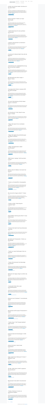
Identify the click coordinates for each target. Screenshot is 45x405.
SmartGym (17, 318)
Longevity (10, 97)
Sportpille (11, 247)
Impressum (31, 1)
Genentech (9, 50)
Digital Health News (17, 1)
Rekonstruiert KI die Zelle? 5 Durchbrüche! (17, 380)
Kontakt (28, 1)
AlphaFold (9, 387)
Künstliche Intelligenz (22, 1)
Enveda (9, 247)
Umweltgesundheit (14, 189)
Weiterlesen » (16, 25)
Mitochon (9, 120)
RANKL (9, 224)
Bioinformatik (11, 387)
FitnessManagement (11, 318)
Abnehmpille (10, 27)
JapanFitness (15, 318)
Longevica (11, 50)
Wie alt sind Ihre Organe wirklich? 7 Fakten (17, 193)
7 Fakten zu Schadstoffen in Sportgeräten (17, 182)
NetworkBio (10, 353)
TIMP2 (10, 166)
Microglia (9, 166)
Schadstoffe (10, 189)
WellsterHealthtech (10, 178)
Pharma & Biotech (10, 306)
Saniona (11, 270)
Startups (26, 1)
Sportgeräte (12, 189)
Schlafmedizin (13, 270)
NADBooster (10, 85)
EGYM (9, 318)
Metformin (9, 282)
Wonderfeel (12, 85)
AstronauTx (9, 270)
